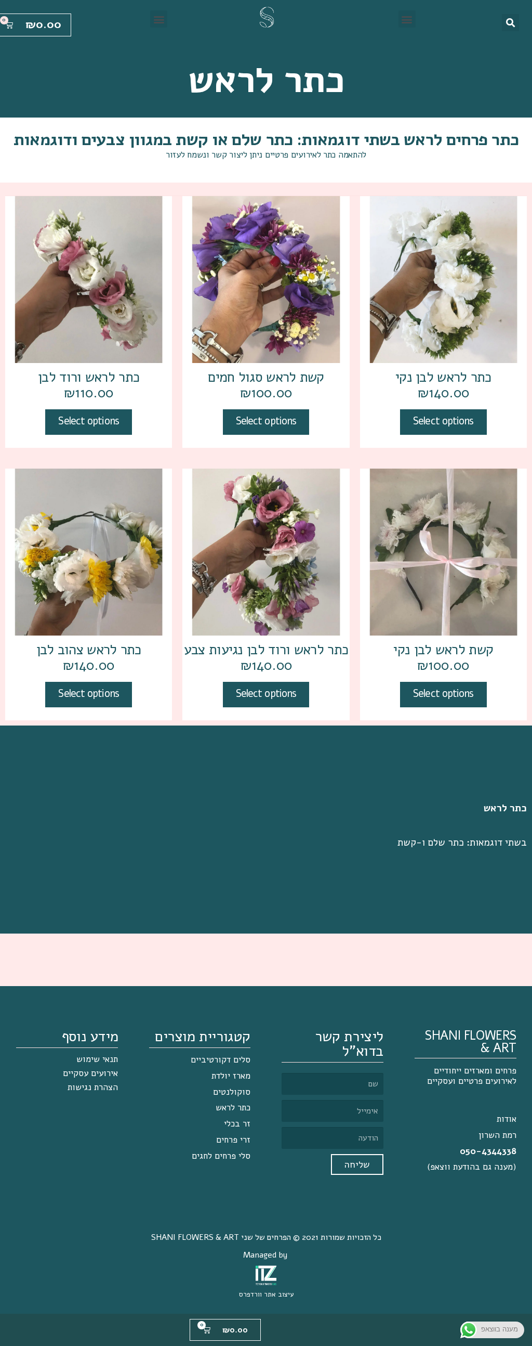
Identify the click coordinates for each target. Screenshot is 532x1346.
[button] (407, 19)
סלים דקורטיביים (220, 1060)
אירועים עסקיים (90, 1073)
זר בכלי (237, 1124)
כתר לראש (233, 1108)
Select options (443, 421)
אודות (506, 1119)
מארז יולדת (230, 1076)
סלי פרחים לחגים (221, 1156)
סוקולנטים (231, 1092)
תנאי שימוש (97, 1059)
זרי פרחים (233, 1140)
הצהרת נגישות (93, 1087)
